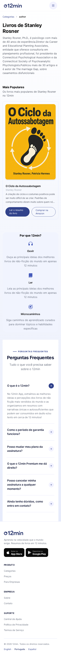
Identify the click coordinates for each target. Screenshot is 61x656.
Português (19, 649)
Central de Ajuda (13, 619)
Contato (8, 603)
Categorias (8, 16)
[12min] (13, 5)
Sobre (7, 597)
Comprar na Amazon (42, 212)
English (7, 649)
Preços (7, 576)
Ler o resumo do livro (16, 212)
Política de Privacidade (16, 624)
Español (32, 649)
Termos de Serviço (14, 630)
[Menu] (53, 5)
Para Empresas (12, 581)
